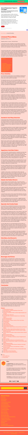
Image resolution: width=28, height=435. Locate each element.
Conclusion (4, 71)
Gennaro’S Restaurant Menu (8, 325)
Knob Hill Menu (3, 400)
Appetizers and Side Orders (6, 65)
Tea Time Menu (6, 322)
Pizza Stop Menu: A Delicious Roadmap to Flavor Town (13, 310)
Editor (7, 361)
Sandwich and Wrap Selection (7, 64)
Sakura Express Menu (7, 311)
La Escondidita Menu (4, 403)
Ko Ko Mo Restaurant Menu (5, 406)
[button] (25, 4)
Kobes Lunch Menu (4, 412)
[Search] (25, 388)
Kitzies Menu (3, 397)
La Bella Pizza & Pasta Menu (6, 419)
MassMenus (9, 376)
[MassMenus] (1, 4)
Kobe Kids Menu (4, 399)
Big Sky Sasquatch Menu (7, 334)
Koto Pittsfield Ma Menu (5, 405)
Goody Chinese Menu (7, 324)
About (5, 432)
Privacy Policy (11, 432)
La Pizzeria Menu (5, 357)
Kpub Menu (3, 422)
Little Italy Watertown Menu (8, 309)
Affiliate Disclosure (21, 432)
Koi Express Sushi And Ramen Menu (7, 425)
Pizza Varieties (4, 63)
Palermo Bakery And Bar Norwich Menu (10, 352)
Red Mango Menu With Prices (8, 314)
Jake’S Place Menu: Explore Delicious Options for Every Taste (14, 329)
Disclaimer (16, 432)
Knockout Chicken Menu (5, 418)
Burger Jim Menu (6, 338)
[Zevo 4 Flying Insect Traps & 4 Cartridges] (23, 14)
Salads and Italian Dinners (6, 66)
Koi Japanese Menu (4, 424)
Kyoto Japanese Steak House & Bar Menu (8, 416)
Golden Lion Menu (6, 323)
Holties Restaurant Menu (7, 318)
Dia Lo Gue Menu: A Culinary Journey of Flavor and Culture (13, 320)
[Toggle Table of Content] (11, 62)
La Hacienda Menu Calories (6, 402)
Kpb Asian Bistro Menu (5, 415)
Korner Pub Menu (4, 421)
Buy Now (3, 26)
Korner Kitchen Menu (4, 413)
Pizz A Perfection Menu (7, 319)
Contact (7, 432)
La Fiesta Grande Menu (5, 409)
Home (2, 33)
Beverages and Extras (5, 70)
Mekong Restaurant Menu (7, 343)
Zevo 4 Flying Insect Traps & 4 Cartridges (9, 8)
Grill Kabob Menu (6, 321)
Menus (5, 33)
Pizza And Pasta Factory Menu (8, 335)
